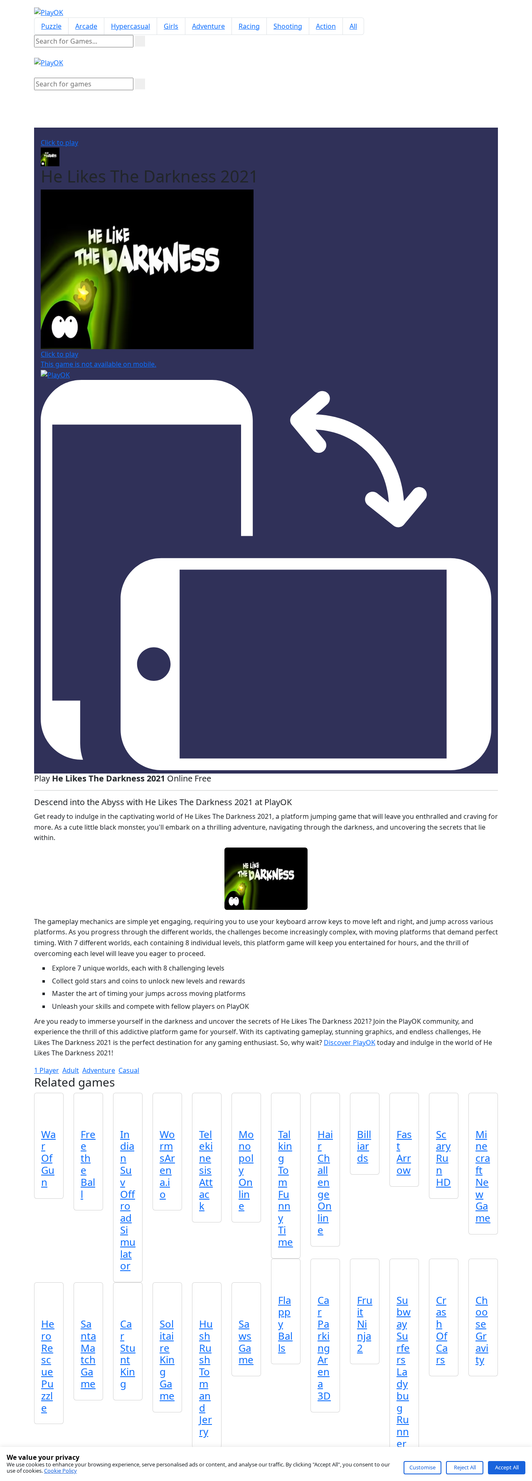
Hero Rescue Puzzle (47, 1365)
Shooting (287, 26)
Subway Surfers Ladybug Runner (404, 1372)
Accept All (507, 1467)
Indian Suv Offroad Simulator (127, 1200)
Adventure (208, 26)
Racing (249, 26)
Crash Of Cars (442, 1330)
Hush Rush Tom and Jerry (206, 1377)
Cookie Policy (60, 1470)
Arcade (86, 26)
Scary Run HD (443, 1158)
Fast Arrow (404, 1152)
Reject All (465, 1467)
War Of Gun (48, 1158)
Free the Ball (88, 1164)
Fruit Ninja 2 (364, 1324)
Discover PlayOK (349, 1042)
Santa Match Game (88, 1353)
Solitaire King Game (167, 1359)
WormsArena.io (167, 1164)
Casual (128, 1070)
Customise (422, 1467)
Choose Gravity (481, 1330)
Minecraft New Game (482, 1176)
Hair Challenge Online (325, 1182)
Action (326, 26)
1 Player (46, 1070)
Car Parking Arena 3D (324, 1347)
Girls (171, 26)
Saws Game (246, 1341)
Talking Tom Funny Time (285, 1188)
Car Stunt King (127, 1353)
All (353, 26)
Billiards (364, 1146)
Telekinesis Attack (206, 1170)
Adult (70, 1070)
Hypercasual (130, 26)
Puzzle (51, 26)
